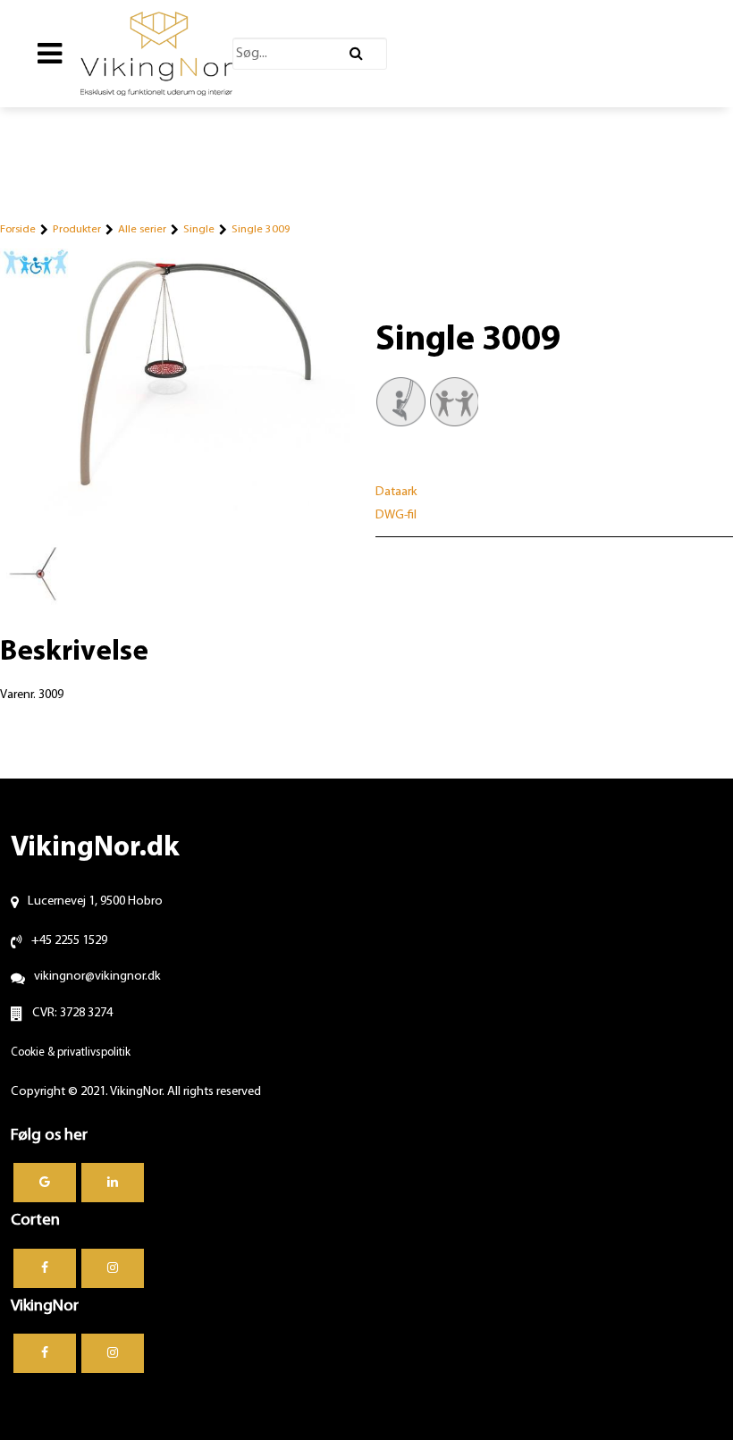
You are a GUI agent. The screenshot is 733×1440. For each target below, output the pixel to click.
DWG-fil (396, 515)
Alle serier (142, 229)
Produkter (77, 229)
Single (199, 229)
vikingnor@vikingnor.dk (97, 976)
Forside (18, 229)
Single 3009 (261, 229)
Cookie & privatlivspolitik (71, 1052)
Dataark (396, 492)
